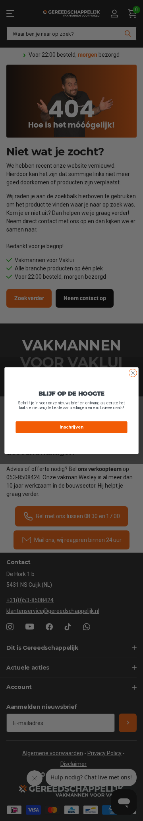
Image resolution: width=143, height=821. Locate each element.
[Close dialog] (133, 373)
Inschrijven (71, 427)
